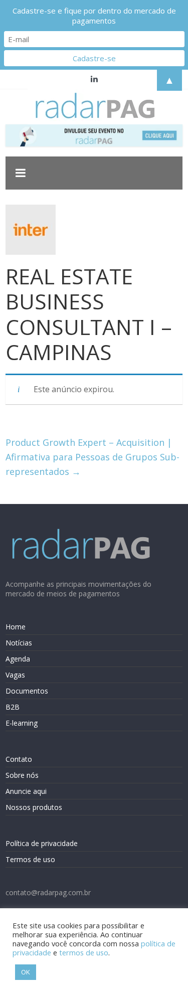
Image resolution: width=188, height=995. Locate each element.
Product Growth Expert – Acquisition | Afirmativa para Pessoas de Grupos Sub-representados (92, 456)
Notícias (19, 642)
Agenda (18, 659)
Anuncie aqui (26, 791)
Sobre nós (22, 775)
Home (16, 626)
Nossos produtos (34, 807)
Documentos (27, 691)
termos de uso (83, 952)
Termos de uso (30, 859)
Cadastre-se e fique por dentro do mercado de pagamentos (94, 16)
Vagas (15, 675)
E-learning (22, 723)
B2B (13, 707)
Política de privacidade (42, 843)
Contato (19, 759)
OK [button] (25, 971)
